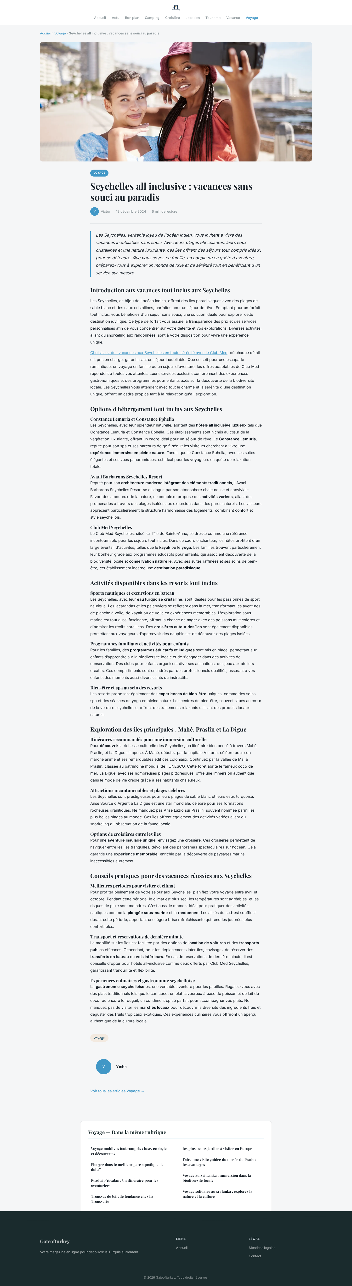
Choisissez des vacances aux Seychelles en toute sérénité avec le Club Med (158, 352)
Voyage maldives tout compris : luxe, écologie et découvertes (129, 1151)
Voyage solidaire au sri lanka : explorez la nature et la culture (217, 1194)
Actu (115, 18)
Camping (152, 18)
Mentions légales (262, 1248)
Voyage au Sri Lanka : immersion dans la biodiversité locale (217, 1178)
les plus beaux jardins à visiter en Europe (217, 1148)
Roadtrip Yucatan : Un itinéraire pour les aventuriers (124, 1183)
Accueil (100, 18)
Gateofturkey (55, 1241)
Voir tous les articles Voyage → (117, 1091)
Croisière (172, 18)
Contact (255, 1256)
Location (193, 18)
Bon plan (132, 18)
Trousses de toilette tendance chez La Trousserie (122, 1199)
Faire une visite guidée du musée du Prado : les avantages (219, 1162)
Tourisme (213, 18)
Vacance (233, 18)
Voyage (252, 18)
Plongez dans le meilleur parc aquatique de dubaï (127, 1167)
